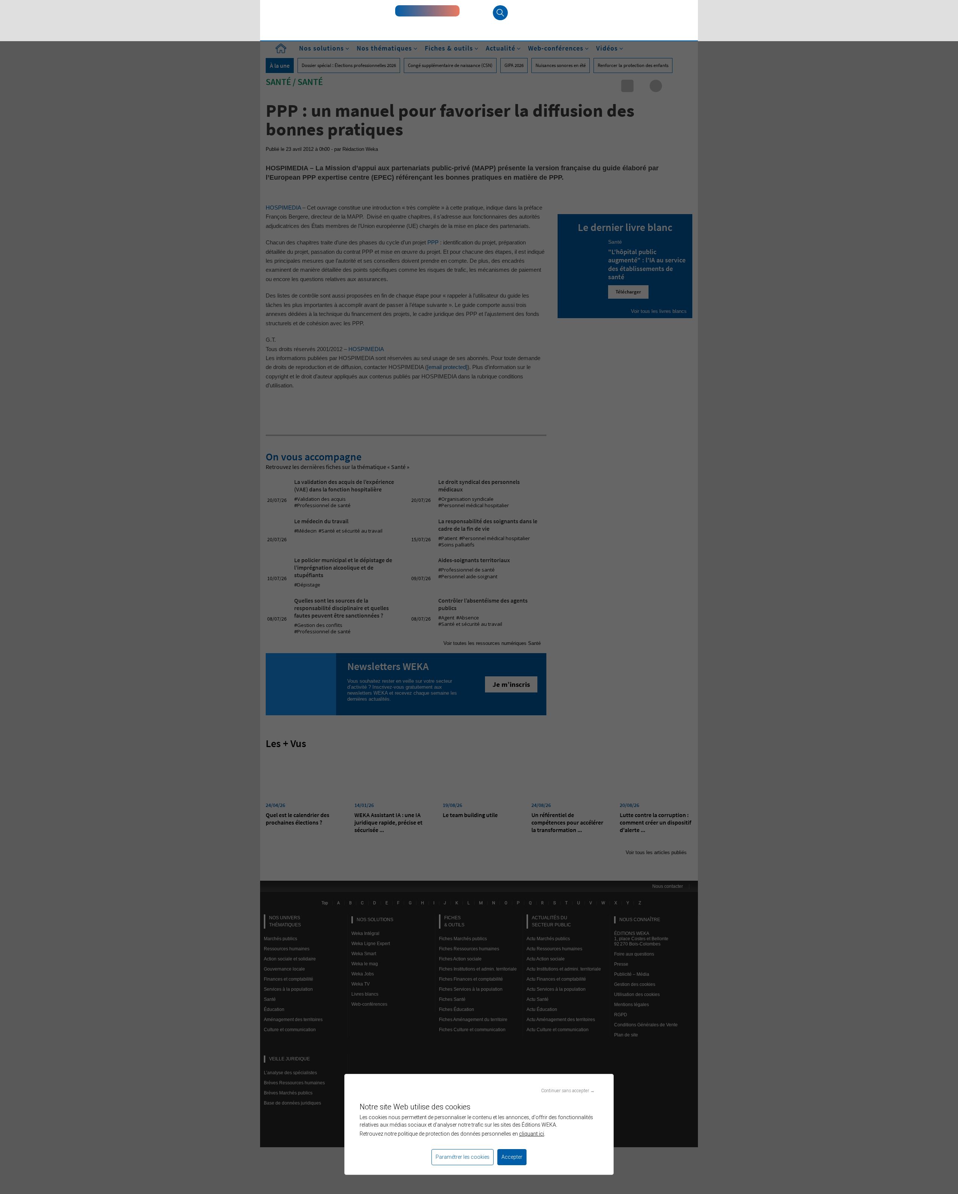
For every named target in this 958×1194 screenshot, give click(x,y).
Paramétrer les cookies (462, 1157)
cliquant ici (531, 1133)
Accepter (511, 1157)
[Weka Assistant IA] (427, 10)
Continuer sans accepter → (568, 1090)
